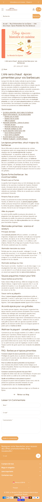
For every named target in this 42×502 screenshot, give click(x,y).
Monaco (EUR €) (20, 482)
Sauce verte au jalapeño (12, 135)
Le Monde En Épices (16, 492)
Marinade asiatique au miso (13, 128)
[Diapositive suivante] (38, 2)
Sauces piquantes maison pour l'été (14, 130)
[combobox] (21, 16)
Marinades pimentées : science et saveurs (16, 122)
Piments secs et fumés (12, 116)
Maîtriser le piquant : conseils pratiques (15, 139)
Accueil (5, 24)
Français (15, 488)
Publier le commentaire (10, 438)
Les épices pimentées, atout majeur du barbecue (18, 112)
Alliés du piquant (10, 120)
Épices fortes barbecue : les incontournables (17, 114)
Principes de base (10, 124)
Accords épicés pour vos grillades (13, 137)
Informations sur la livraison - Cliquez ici (21, 2)
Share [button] (5, 69)
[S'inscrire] (38, 456)
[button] (3, 9)
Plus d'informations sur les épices (20, 24)
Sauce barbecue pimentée (13, 133)
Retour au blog (23, 394)
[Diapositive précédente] (3, 2)
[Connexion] (33, 9)
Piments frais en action (12, 118)
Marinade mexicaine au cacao (14, 126)
